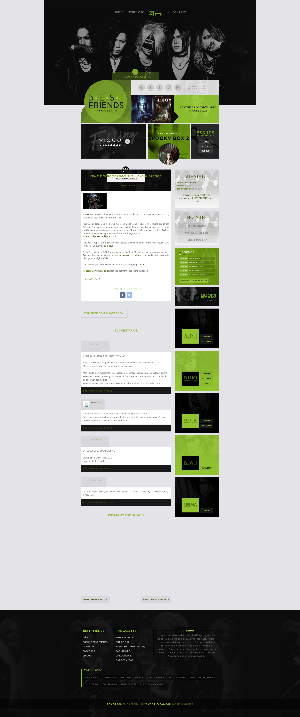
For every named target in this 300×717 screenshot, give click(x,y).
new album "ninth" (197, 240)
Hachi (93, 480)
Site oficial (122, 642)
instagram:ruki (177, 677)
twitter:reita (128, 684)
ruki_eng (103, 271)
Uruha (115, 236)
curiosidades (92, 677)
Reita (97, 236)
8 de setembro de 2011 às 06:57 (98, 391)
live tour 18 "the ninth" (197, 233)
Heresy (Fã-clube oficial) (130, 647)
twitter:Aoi (91, 684)
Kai (108, 236)
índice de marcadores (152, 684)
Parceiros (89, 651)
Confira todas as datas (194, 280)
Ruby (93, 402)
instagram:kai (157, 677)
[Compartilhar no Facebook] (122, 295)
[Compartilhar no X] (129, 295)
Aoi (92, 236)
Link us (87, 656)
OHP (87, 214)
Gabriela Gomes (182, 704)
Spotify (205, 146)
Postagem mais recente (156, 600)
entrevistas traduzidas (117, 677)
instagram (206, 341)
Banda (86, 236)
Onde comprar (124, 660)
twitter (206, 336)
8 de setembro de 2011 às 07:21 (98, 469)
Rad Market (123, 651)
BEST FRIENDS (192, 182)
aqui (142, 224)
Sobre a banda (124, 637)
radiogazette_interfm (203, 677)
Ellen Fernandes (133, 704)
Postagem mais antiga (95, 600)
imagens (140, 677)
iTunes (205, 142)
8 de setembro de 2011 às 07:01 (98, 428)
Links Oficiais (123, 656)
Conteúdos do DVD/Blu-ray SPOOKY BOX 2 (198, 109)
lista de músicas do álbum (127, 255)
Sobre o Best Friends (95, 642)
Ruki (104, 236)
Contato (179, 12)
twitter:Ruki (109, 684)
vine (206, 384)
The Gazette (155, 13)
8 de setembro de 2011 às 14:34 (98, 502)
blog (206, 510)
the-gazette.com (197, 226)
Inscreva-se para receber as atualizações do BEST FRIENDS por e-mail (197, 198)
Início (119, 12)
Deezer (205, 151)
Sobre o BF (136, 12)
